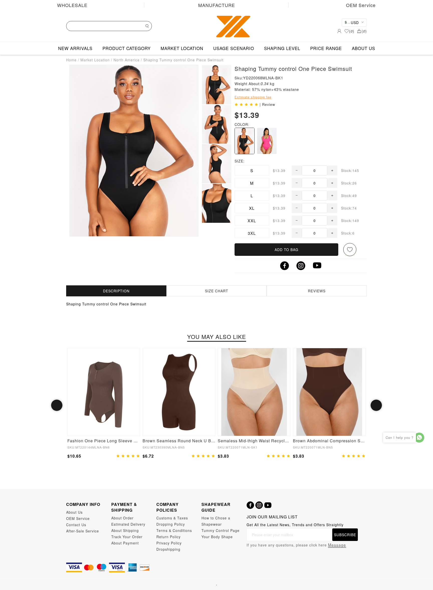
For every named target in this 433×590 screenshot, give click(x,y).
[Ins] (259, 505)
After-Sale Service (82, 530)
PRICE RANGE (326, 48)
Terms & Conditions (174, 530)
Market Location (95, 59)
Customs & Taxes (172, 517)
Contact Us (76, 524)
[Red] (267, 141)
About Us (74, 512)
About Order (122, 517)
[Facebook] (250, 505)
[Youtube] (268, 505)
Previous (56, 405)
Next (376, 405)
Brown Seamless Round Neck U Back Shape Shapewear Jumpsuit (179, 441)
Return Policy (168, 536)
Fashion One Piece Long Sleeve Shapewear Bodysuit (103, 441)
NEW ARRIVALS (75, 48)
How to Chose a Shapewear (215, 521)
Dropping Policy (170, 524)
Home (71, 59)
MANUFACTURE (216, 5)
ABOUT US (363, 48)
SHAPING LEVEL (282, 48)
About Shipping (125, 530)
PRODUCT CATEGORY (126, 48)
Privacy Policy (169, 542)
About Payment (125, 542)
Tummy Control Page (220, 530)
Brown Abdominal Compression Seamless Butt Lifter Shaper (329, 441)
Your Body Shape (217, 536)
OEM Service (361, 5)
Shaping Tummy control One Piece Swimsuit (183, 59)
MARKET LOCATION (182, 48)
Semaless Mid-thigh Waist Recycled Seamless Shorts (254, 441)
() (351, 31)
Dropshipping (168, 549)
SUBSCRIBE (345, 534)
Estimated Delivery (128, 524)
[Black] (245, 141)
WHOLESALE (72, 5)
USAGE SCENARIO (233, 48)
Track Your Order (127, 536)
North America (127, 59)
